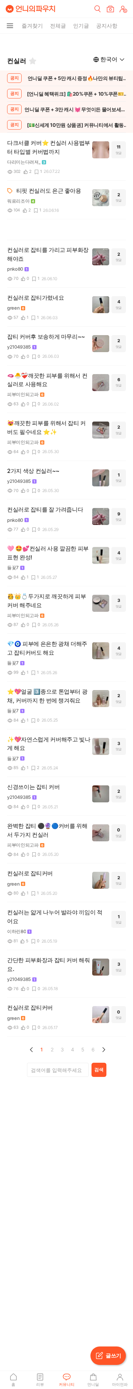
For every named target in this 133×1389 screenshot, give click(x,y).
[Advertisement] (66, 42)
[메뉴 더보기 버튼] (10, 26)
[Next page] (103, 1049)
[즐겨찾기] (32, 61)
